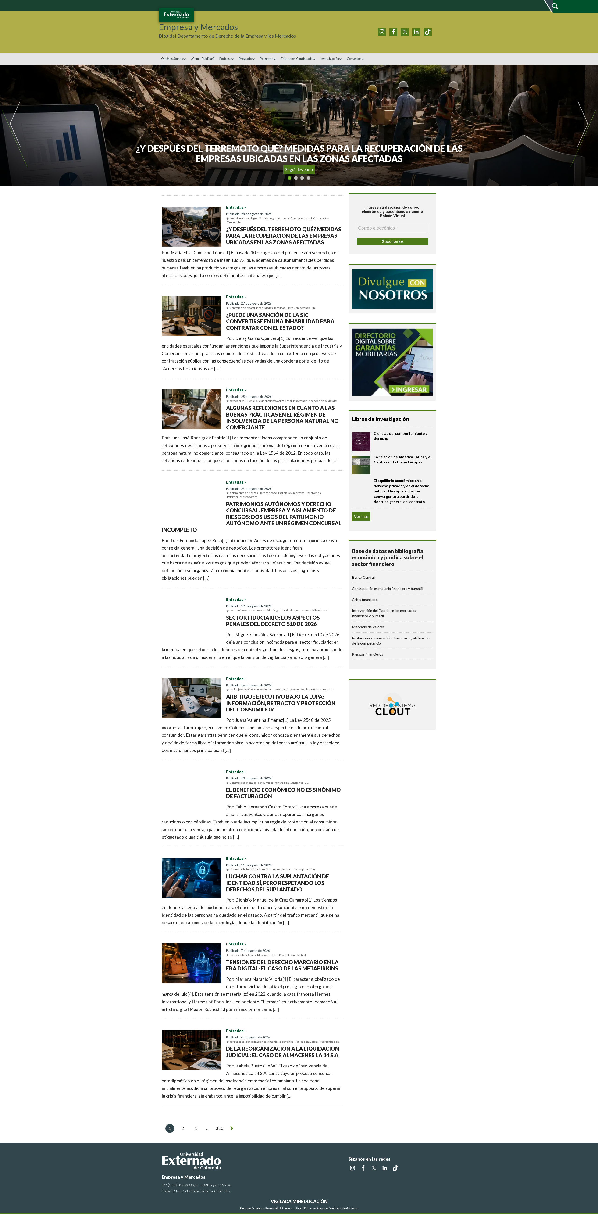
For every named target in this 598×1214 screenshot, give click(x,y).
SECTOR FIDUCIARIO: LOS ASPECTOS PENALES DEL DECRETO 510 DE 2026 (273, 620)
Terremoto (234, 222)
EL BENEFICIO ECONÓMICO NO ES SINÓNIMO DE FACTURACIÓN (283, 793)
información (314, 689)
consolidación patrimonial (262, 1041)
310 (219, 1128)
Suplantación (307, 869)
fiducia (271, 610)
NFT (275, 955)
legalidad (279, 307)
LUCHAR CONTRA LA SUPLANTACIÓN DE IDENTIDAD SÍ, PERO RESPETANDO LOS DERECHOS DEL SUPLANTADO (277, 882)
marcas (234, 955)
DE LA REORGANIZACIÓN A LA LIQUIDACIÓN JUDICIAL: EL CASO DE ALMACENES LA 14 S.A (282, 1051)
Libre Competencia (298, 307)
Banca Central (363, 577)
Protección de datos (285, 869)
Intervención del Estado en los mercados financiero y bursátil (384, 613)
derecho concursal (271, 493)
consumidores (239, 610)
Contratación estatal (242, 307)
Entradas (234, 207)
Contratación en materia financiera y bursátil (387, 588)
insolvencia (300, 400)
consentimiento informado (271, 689)
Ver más (361, 516)
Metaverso (264, 955)
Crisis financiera (365, 599)
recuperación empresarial (293, 218)
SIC (314, 307)
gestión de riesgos (287, 610)
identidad (265, 869)
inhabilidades (264, 307)
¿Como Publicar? (202, 59)
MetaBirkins (248, 955)
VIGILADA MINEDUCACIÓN (299, 1201)
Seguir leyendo (299, 169)
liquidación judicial (306, 1041)
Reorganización (329, 1041)
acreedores (237, 400)
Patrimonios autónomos (242, 497)
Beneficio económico (243, 782)
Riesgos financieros (367, 654)
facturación (282, 782)
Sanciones (296, 782)
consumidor (297, 689)
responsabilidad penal (314, 610)
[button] (39, 125)
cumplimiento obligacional (275, 400)
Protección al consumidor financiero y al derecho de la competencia (391, 640)
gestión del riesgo (264, 218)
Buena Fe (252, 400)
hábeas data (250, 869)
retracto (328, 689)
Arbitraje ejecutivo (241, 689)
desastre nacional (241, 218)
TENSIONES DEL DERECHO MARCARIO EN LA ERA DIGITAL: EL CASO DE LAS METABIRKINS (282, 965)
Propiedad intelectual (292, 955)
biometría (236, 869)
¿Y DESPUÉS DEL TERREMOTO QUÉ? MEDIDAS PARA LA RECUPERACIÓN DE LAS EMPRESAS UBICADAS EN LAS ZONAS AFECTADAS (283, 235)
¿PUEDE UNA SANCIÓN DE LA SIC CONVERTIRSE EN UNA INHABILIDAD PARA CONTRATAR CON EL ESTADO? (280, 321)
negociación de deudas (323, 400)
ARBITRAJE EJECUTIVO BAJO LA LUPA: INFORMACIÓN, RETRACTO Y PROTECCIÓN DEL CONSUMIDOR (280, 703)
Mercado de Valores (368, 627)
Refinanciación (320, 218)
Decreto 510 (257, 610)
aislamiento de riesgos (244, 493)
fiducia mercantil (294, 493)
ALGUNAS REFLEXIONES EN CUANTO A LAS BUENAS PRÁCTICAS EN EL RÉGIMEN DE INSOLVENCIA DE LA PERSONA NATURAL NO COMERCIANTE (282, 418)
